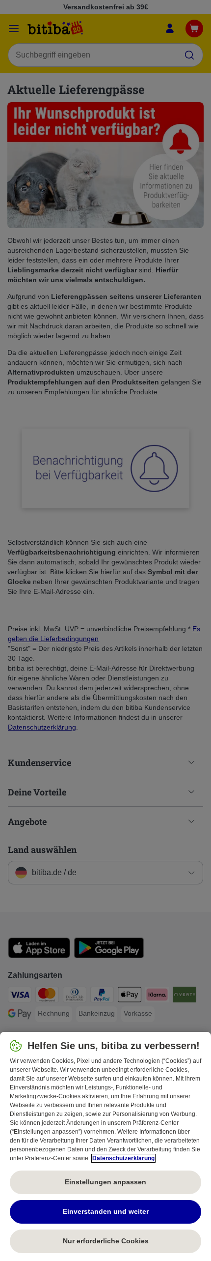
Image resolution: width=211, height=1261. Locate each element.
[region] (105, 1146)
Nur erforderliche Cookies (106, 1241)
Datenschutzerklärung (123, 1158)
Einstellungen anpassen (105, 1182)
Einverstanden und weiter (106, 1211)
